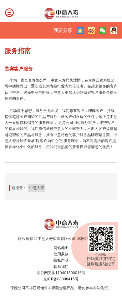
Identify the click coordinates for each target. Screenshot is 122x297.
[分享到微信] (102, 30)
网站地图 (61, 248)
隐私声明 (61, 260)
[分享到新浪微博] (91, 30)
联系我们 (61, 266)
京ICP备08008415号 (61, 279)
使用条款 (61, 254)
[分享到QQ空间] (80, 30)
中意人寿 (36, 188)
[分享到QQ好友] (113, 30)
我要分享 (62, 30)
